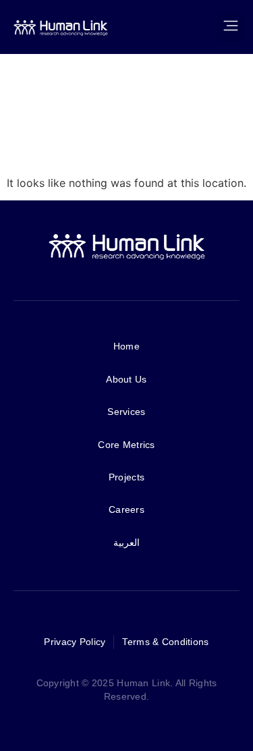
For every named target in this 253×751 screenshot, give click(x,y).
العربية (126, 542)
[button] (230, 27)
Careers (126, 509)
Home (126, 346)
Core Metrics (126, 444)
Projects (126, 477)
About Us (126, 379)
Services (126, 411)
